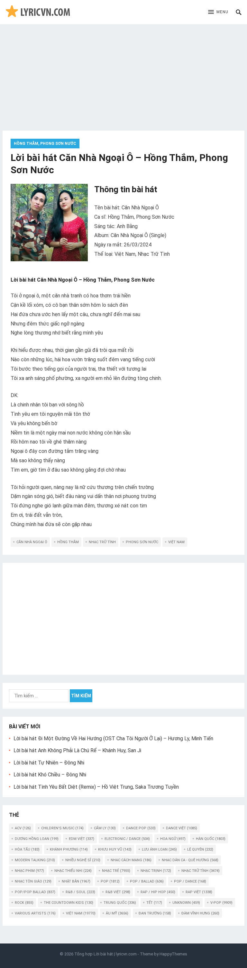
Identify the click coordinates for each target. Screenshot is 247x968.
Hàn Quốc (210, 839)
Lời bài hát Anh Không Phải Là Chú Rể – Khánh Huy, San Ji (77, 750)
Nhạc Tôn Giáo (33, 881)
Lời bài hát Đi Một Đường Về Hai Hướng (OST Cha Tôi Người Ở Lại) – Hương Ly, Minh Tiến (113, 738)
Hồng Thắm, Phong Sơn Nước (45, 143)
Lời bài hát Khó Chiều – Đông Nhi (50, 775)
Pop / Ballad (147, 881)
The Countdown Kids (68, 903)
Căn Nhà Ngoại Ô (31, 542)
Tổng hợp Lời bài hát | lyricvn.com (105, 954)
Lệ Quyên (200, 849)
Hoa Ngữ (173, 839)
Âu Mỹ (117, 913)
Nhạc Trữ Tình (102, 542)
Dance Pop (141, 828)
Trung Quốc (120, 903)
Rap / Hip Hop (158, 892)
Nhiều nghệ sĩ (82, 860)
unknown (186, 903)
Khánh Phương (69, 849)
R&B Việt (117, 892)
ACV (23, 828)
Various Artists (35, 913)
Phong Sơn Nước (142, 542)
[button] (218, 12)
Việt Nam (176, 542)
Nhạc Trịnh (156, 871)
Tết (154, 903)
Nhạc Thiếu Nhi (73, 871)
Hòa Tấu (27, 849)
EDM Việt (81, 839)
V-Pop (221, 903)
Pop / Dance (190, 881)
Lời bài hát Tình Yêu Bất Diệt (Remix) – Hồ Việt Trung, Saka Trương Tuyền (96, 787)
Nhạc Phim (29, 871)
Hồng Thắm (68, 542)
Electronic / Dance (127, 839)
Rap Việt (199, 892)
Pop (110, 881)
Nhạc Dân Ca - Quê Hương (190, 860)
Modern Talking (35, 860)
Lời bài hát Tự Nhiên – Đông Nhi (49, 763)
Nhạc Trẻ (116, 871)
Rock (24, 903)
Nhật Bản (76, 881)
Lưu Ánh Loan (159, 849)
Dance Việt (181, 828)
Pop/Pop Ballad (35, 892)
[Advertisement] (123, 72)
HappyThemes (173, 954)
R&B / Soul (80, 892)
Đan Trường (155, 913)
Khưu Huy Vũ (115, 849)
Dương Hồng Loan (37, 839)
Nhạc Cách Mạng (131, 860)
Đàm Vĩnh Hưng (200, 913)
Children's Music (62, 828)
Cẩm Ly (105, 828)
